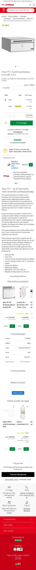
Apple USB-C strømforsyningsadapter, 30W (11, 424)
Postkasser (7, 18)
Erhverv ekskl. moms (11, 479)
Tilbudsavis (26, 508)
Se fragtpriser (18, 132)
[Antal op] (14, 116)
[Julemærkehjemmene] (15, 549)
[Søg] (32, 10)
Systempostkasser (19, 18)
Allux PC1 (30, 18)
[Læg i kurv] (12, 326)
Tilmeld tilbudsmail (18, 474)
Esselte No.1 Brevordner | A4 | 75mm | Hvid (22, 304)
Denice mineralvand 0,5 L (23, 423)
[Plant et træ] (19, 549)
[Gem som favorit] (13, 287)
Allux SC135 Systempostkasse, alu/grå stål (9, 304)
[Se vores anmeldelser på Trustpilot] (18, 540)
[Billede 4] (20, 66)
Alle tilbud (27, 511)
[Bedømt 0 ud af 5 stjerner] (7, 313)
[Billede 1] (15, 66)
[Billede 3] (18, 66)
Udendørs (23, 16)
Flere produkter (13, 16)
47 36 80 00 (30, 493)
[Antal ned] (5, 116)
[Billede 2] (17, 66)
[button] (6, 25)
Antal (6, 326)
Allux (16, 183)
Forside (4, 16)
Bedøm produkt (18, 393)
